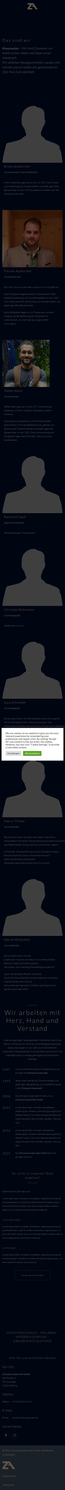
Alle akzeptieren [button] (32, 753)
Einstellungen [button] (13, 753)
